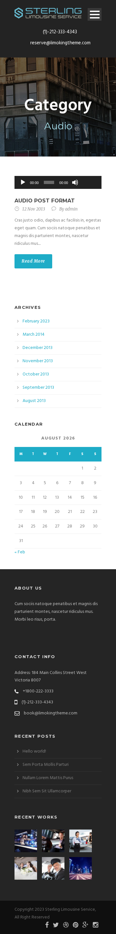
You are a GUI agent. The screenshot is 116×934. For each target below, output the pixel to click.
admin (71, 209)
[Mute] (75, 182)
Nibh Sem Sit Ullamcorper (47, 791)
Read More (33, 261)
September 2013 (38, 387)
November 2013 (38, 361)
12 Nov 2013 (33, 209)
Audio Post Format (45, 201)
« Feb (20, 552)
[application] (58, 182)
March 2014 (33, 334)
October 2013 (36, 374)
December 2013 (38, 348)
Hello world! (34, 751)
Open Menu (95, 14)
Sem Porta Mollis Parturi (46, 764)
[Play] (23, 182)
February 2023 (36, 321)
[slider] (89, 172)
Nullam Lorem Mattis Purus (48, 778)
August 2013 (34, 401)
